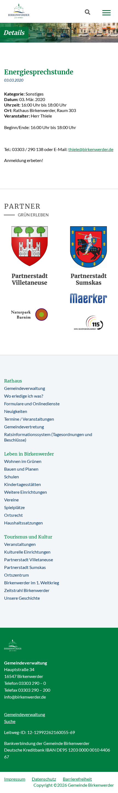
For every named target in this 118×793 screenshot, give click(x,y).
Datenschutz (44, 778)
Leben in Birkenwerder (29, 454)
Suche (9, 721)
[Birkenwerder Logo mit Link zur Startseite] (18, 11)
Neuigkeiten (15, 411)
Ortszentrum (16, 574)
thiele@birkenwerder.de (90, 149)
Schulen (11, 476)
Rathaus (13, 381)
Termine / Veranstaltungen (29, 418)
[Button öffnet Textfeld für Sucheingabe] (89, 13)
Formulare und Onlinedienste (32, 403)
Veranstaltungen (20, 544)
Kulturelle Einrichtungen (27, 551)
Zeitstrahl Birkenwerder (26, 590)
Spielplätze (14, 507)
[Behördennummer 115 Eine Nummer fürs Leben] (88, 323)
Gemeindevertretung (24, 426)
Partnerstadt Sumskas (25, 567)
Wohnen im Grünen (22, 461)
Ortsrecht (13, 515)
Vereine (11, 499)
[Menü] (106, 13)
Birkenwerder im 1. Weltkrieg (31, 582)
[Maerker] (88, 298)
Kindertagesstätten (22, 484)
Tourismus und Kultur (28, 537)
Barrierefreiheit (77, 778)
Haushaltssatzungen (23, 522)
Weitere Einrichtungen (25, 492)
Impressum (14, 778)
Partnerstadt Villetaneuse (28, 559)
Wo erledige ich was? (23, 395)
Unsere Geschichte (22, 598)
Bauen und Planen (21, 468)
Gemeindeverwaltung (24, 388)
